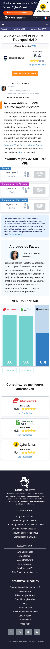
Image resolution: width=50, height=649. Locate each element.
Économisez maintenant (17, 13)
